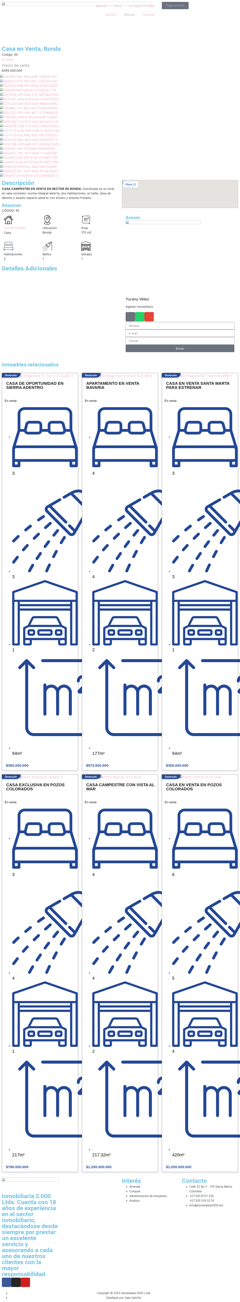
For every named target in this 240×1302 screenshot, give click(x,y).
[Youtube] (25, 1282)
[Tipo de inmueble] (8, 220)
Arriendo (101, 6)
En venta (7, 59)
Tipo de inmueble (14, 228)
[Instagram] (16, 1282)
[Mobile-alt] (130, 316)
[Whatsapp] (139, 316)
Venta (117, 6)
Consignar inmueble (141, 6)
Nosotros (111, 14)
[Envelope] (149, 316)
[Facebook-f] (6, 1282)
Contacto (148, 14)
